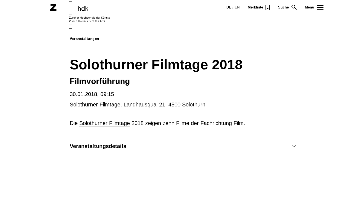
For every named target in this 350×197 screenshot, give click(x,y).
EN (237, 7)
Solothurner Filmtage (104, 123)
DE (228, 7)
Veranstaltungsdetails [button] (98, 146)
